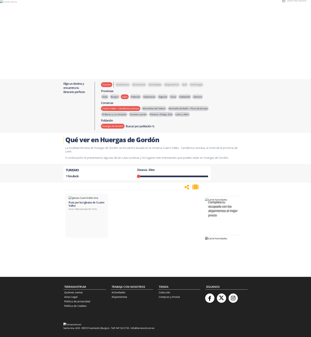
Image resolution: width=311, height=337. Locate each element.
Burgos (114, 96)
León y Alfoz (182, 114)
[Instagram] (233, 297)
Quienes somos (73, 292)
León (124, 96)
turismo (106, 84)
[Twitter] (221, 297)
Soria (173, 96)
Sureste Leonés (138, 114)
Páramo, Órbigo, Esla (161, 114)
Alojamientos (119, 297)
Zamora (197, 96)
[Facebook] (209, 297)
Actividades (118, 292)
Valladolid (184, 96)
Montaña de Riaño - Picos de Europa (188, 108)
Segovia (163, 96)
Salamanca (149, 96)
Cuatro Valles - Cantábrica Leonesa (120, 108)
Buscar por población (138, 126)
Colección (164, 292)
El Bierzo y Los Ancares (114, 114)
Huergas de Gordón (112, 126)
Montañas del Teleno (154, 108)
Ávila (104, 96)
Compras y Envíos (169, 297)
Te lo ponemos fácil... (221, 261)
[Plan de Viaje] (195, 186)
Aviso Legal (71, 297)
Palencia (135, 96)
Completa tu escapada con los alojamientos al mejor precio (223, 208)
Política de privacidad (77, 301)
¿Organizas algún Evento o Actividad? (221, 243)
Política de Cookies (75, 306)
